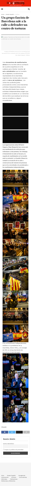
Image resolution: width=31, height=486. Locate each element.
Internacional (4, 477)
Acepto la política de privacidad (13, 449)
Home (2, 14)
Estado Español (10, 14)
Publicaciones (13, 479)
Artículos (13, 477)
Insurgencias (21, 475)
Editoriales (4, 479)
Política (17, 14)
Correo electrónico (8, 443)
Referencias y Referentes (8, 481)
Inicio (2, 475)
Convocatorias (23, 477)
